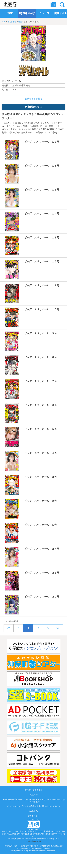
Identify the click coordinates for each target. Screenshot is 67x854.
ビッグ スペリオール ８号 (40, 357)
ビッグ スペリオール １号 (40, 524)
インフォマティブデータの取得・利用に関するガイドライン (33, 806)
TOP (4, 22)
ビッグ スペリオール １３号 (41, 237)
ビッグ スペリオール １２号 (41, 261)
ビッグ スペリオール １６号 (41, 165)
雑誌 (20, 22)
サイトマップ (33, 816)
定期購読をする (33, 106)
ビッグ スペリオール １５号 (41, 189)
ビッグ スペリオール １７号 (41, 141)
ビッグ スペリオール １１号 (41, 285)
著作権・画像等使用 (33, 790)
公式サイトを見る (33, 98)
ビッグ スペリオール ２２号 (41, 596)
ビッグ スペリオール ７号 (40, 381)
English (32, 811)
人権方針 (34, 795)
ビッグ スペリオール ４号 (40, 452)
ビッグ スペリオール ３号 (40, 476)
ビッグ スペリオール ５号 (40, 429)
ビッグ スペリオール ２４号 (41, 548)
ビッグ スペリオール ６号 (40, 405)
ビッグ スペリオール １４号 (41, 213)
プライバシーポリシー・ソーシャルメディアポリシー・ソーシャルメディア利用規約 (33, 800)
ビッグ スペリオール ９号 (40, 333)
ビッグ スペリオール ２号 (40, 500)
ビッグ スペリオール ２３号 (41, 572)
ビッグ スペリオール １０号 (41, 309)
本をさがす (12, 22)
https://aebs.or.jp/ (34, 841)
